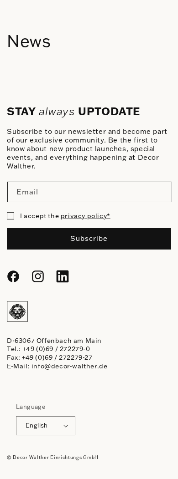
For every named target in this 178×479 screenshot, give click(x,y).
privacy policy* (85, 216)
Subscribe (89, 238)
